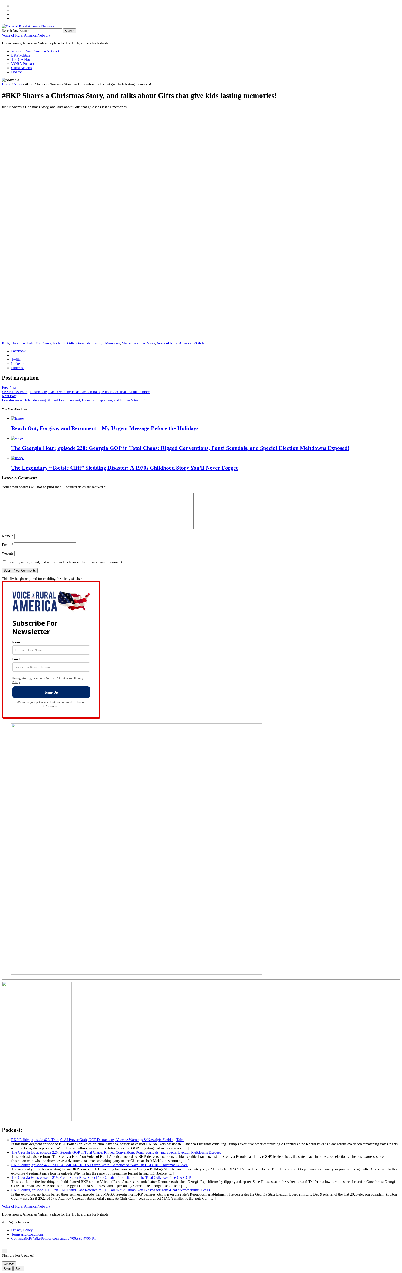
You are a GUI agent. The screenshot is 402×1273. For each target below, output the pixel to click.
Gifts (70, 343)
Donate (16, 72)
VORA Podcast (22, 64)
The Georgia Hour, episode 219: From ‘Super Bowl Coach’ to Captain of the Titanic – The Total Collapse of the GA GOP (101, 1177)
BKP (5, 343)
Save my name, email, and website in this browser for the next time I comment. (65, 562)
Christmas (18, 343)
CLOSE (9, 1264)
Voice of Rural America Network (26, 35)
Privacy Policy (22, 1230)
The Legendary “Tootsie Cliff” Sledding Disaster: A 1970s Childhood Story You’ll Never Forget (124, 468)
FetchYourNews (39, 343)
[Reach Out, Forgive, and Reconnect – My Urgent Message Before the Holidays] (17, 418)
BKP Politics (20, 55)
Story (151, 343)
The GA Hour (21, 59)
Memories (112, 343)
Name (7, 536)
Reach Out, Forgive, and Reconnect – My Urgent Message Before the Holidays (104, 428)
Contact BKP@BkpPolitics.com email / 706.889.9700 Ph (53, 1238)
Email (7, 545)
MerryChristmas (133, 343)
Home (6, 84)
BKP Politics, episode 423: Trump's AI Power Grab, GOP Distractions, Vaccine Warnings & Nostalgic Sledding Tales (97, 1140)
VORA (198, 343)
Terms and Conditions (27, 1234)
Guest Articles (21, 68)
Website (7, 553)
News (18, 84)
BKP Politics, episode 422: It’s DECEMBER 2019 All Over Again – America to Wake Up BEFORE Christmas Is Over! (99, 1165)
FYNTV (59, 343)
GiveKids (83, 343)
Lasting (97, 343)
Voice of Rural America (174, 343)
